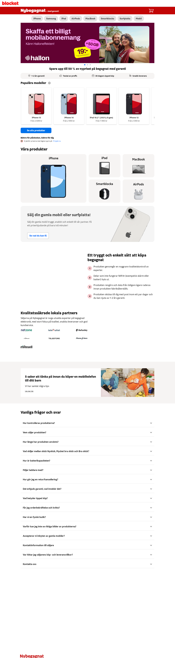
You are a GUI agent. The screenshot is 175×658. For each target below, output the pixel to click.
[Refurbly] (82, 330)
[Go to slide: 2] (90, 64)
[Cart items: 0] (151, 10)
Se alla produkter (36, 130)
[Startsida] (10, 3)
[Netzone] (26, 330)
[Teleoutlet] (54, 330)
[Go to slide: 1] (87, 64)
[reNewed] (26, 338)
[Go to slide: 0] (84, 64)
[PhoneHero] (82, 338)
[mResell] (26, 347)
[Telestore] (54, 338)
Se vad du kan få (38, 235)
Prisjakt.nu (57, 141)
